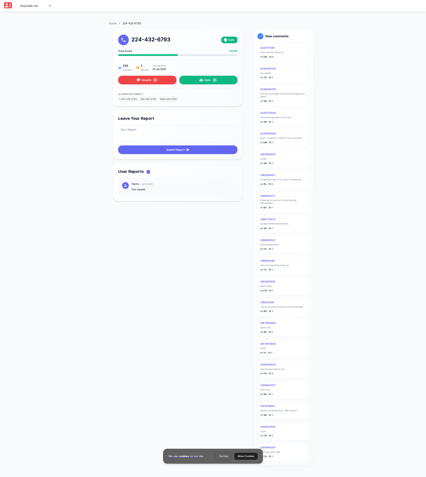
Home (112, 23)
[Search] (50, 6)
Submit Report (175, 149)
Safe (209, 80)
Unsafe (149, 80)
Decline (223, 456)
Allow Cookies (246, 456)
